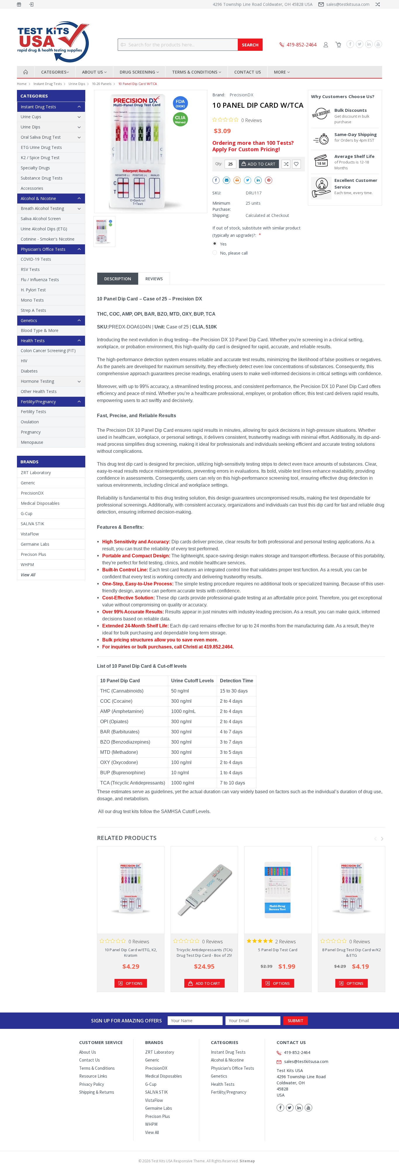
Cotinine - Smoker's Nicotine (47, 239)
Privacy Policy (91, 1084)
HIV (24, 360)
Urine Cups (31, 116)
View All (28, 574)
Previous (376, 839)
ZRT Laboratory (36, 472)
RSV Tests (30, 269)
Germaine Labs (35, 544)
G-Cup (26, 513)
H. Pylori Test (33, 290)
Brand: (218, 95)
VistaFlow (30, 534)
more (280, 72)
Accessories (32, 188)
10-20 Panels (101, 83)
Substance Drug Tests (42, 178)
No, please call (234, 253)
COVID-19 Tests (36, 259)
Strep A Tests (33, 310)
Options (134, 983)
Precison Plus (33, 554)
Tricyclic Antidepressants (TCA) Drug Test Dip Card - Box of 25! (204, 952)
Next (382, 839)
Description (117, 278)
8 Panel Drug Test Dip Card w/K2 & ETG (351, 952)
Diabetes (29, 371)
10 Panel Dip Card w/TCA (137, 83)
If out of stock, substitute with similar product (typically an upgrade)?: (256, 231)
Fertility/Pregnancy (38, 401)
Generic (28, 483)
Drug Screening (138, 72)
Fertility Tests (33, 411)
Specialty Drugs (35, 168)
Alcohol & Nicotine (38, 198)
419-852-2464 (297, 1052)
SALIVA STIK (32, 523)
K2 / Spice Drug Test (40, 157)
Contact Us (247, 72)
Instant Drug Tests (48, 83)
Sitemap (247, 1160)
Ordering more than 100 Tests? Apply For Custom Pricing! (253, 146)
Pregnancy (31, 432)
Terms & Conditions (195, 72)
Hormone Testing (37, 381)
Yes (223, 244)
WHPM (27, 564)
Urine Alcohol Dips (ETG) (44, 229)
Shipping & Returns (96, 1092)
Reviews (154, 278)
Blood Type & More (39, 330)
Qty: (218, 163)
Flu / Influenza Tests (40, 279)
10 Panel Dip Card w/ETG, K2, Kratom (131, 952)
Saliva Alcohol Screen (41, 218)
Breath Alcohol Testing (42, 208)
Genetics (29, 320)
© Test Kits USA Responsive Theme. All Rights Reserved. (196, 1160)
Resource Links (93, 1076)
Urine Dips (77, 83)
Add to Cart (208, 983)
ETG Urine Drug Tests (41, 147)
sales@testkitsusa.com (347, 4)
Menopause (32, 442)
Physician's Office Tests (43, 249)
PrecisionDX (32, 493)
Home (22, 83)
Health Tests (33, 340)
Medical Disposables (40, 503)
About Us (93, 72)
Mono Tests (32, 300)
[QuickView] (126, 890)
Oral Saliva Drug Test (41, 137)
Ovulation (30, 422)
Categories (53, 72)
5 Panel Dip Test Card (277, 949)
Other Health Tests (39, 391)
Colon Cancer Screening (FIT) (48, 350)
